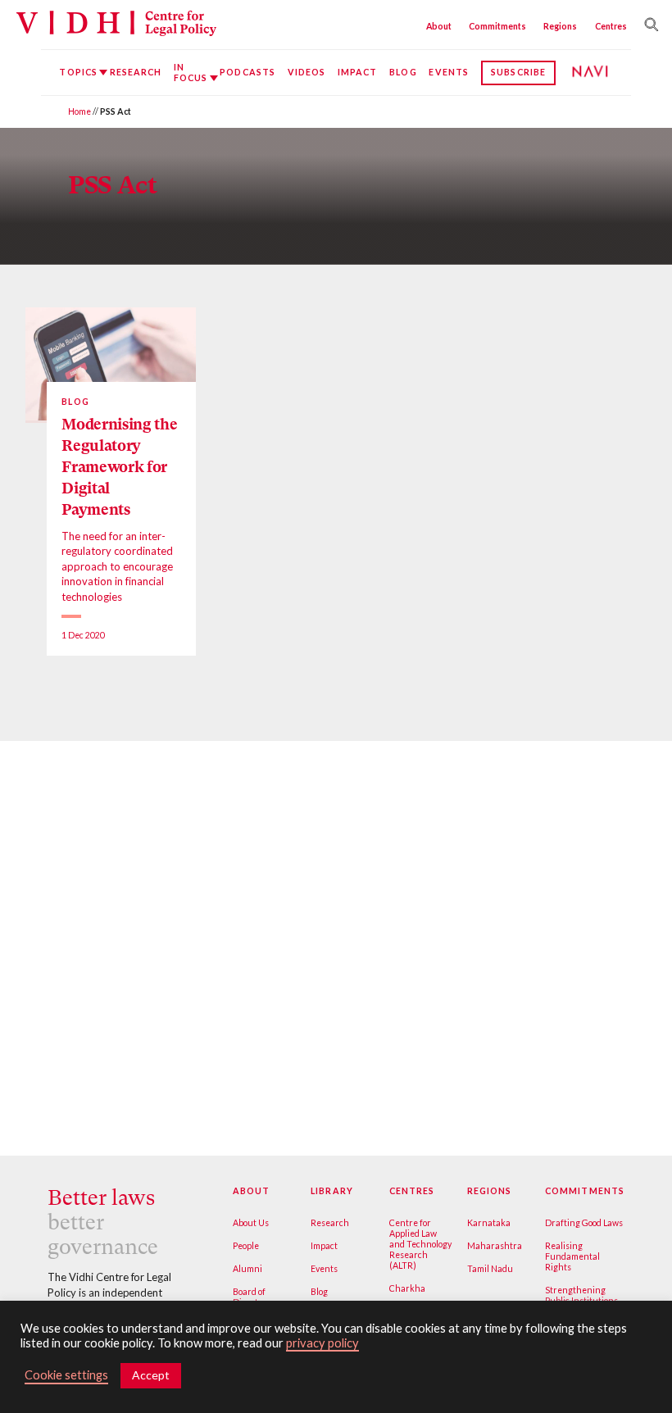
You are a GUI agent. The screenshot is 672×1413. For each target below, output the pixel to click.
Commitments (497, 26)
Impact (357, 72)
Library (331, 1191)
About (439, 26)
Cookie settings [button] (66, 1375)
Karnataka (489, 1223)
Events (448, 72)
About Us (251, 1223)
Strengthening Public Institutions (581, 1295)
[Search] (648, 24)
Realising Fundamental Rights (572, 1256)
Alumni (247, 1269)
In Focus (190, 72)
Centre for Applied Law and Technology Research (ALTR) (420, 1244)
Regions (560, 26)
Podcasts (247, 72)
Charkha (407, 1288)
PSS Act (112, 184)
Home (79, 111)
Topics (78, 72)
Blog (402, 72)
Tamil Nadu (490, 1269)
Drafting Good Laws (584, 1223)
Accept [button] (151, 1375)
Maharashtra (494, 1246)
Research (136, 72)
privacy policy (322, 1343)
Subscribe (518, 72)
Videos (306, 72)
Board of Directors (251, 1297)
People (246, 1246)
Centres (611, 26)
